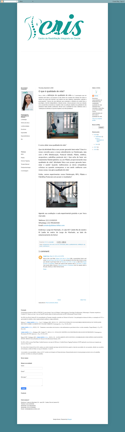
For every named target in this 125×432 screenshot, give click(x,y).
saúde (40, 246)
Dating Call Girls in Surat (63, 258)
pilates (67, 244)
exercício (57, 244)
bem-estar (52, 244)
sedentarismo (46, 246)
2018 (95, 134)
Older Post (83, 300)
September (98, 136)
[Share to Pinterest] (65, 242)
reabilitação (80, 244)
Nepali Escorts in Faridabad (66, 265)
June (96, 144)
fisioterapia (62, 244)
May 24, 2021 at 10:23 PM (57, 256)
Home (59, 300)
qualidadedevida (73, 244)
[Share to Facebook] (63, 242)
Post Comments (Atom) (52, 302)
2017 (95, 147)
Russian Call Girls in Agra (69, 262)
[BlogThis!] (60, 242)
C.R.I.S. (96, 96)
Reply (44, 269)
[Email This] (58, 242)
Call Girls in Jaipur (81, 263)
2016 (95, 149)
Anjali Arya (46, 256)
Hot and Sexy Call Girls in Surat (54, 260)
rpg (84, 244)
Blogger (70, 419)
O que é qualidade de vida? (99, 140)
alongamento (46, 244)
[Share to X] (61, 242)
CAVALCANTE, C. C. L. (32, 322)
